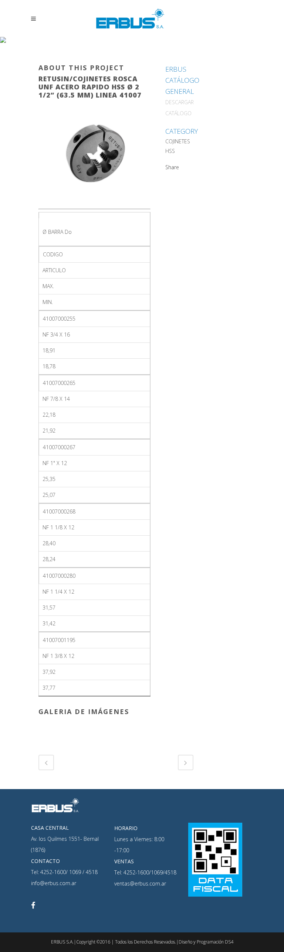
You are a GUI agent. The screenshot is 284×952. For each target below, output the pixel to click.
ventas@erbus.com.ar (140, 883)
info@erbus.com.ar (53, 883)
